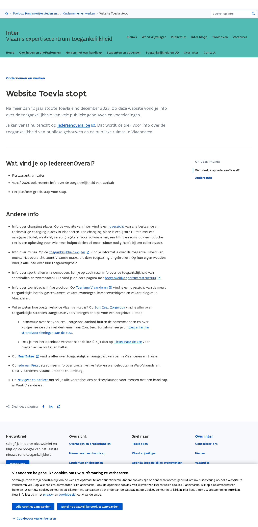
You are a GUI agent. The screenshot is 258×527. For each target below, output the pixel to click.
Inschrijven (17, 464)
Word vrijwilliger (154, 37)
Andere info (203, 178)
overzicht (116, 226)
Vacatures (240, 37)
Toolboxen (220, 37)
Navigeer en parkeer (33, 380)
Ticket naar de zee (128, 342)
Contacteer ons (206, 444)
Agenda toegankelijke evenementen (157, 463)
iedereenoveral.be (73, 125)
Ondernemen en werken (79, 13)
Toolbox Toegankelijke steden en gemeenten (36, 13)
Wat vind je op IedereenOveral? (217, 170)
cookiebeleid (67, 494)
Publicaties (178, 37)
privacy (48, 494)
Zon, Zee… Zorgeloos (110, 307)
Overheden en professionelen (90, 444)
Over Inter (204, 436)
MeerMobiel (26, 356)
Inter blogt (199, 37)
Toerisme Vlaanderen (92, 287)
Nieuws (132, 37)
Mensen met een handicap (87, 453)
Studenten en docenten (86, 463)
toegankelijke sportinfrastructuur (130, 278)
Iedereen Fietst (29, 365)
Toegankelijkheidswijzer (67, 252)
